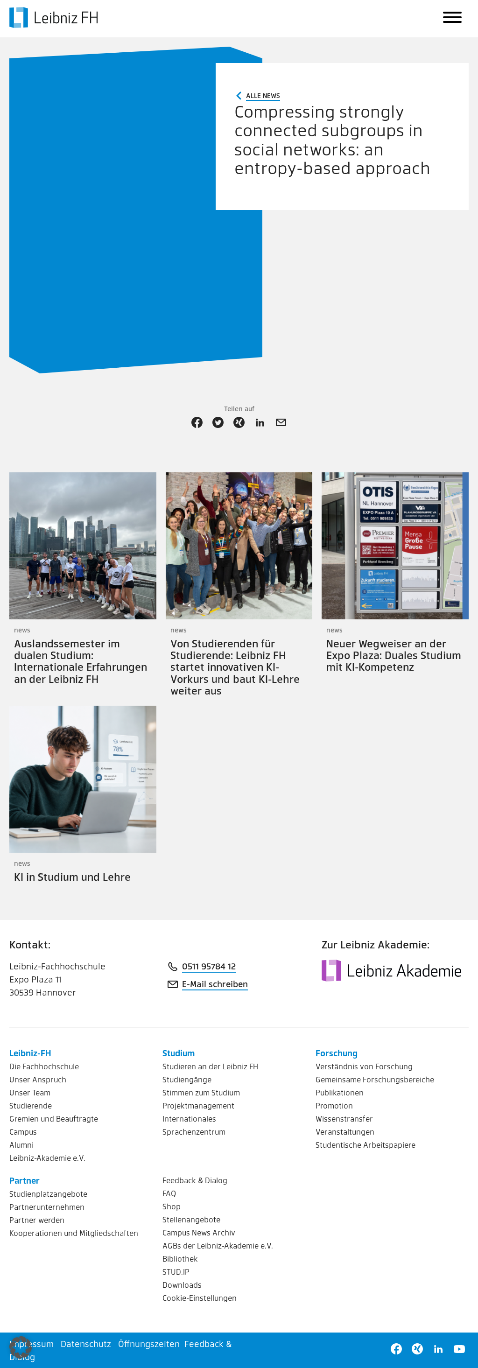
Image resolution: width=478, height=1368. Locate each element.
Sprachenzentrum (193, 1131)
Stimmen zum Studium (201, 1092)
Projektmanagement (198, 1105)
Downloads (182, 1284)
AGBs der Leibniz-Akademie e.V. (217, 1245)
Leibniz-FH (30, 1053)
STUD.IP (176, 1271)
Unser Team (29, 1092)
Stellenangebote (191, 1219)
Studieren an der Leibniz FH (210, 1066)
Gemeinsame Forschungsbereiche (375, 1079)
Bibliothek (180, 1258)
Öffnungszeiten (149, 1343)
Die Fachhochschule (44, 1066)
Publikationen (340, 1092)
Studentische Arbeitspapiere (365, 1144)
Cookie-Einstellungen (199, 1297)
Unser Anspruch (37, 1079)
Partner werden (36, 1219)
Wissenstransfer (344, 1118)
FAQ (169, 1193)
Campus (23, 1131)
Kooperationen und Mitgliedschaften (73, 1233)
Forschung (337, 1053)
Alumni (21, 1144)
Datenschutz (86, 1343)
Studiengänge (186, 1079)
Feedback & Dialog (194, 1180)
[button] (20, 1347)
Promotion (334, 1105)
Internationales (189, 1118)
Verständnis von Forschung (364, 1066)
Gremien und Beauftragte (53, 1118)
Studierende (30, 1105)
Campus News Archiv (198, 1232)
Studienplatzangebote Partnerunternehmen (48, 1200)
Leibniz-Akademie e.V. (47, 1157)
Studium (178, 1053)
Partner (24, 1180)
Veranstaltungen (345, 1131)
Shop (171, 1206)
